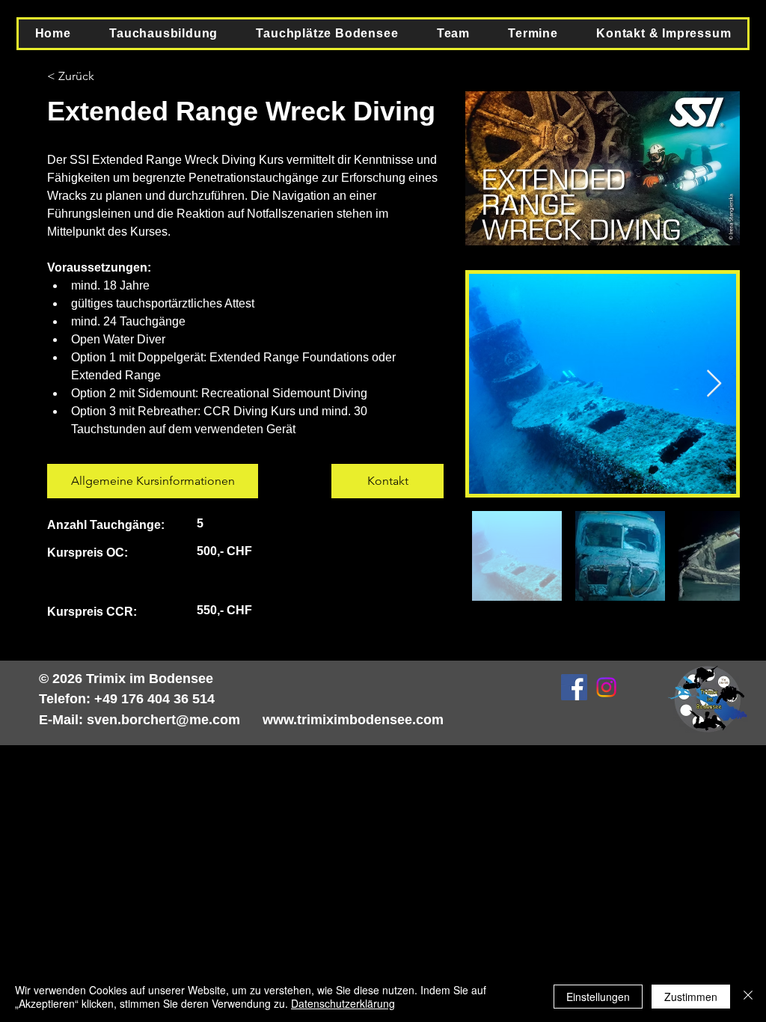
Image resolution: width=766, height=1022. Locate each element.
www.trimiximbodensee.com (353, 719)
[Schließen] (748, 996)
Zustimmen (690, 996)
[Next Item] (714, 384)
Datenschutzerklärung (343, 1003)
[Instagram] (606, 687)
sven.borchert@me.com (163, 719)
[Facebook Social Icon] (574, 687)
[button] (164, 33)
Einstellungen (598, 996)
